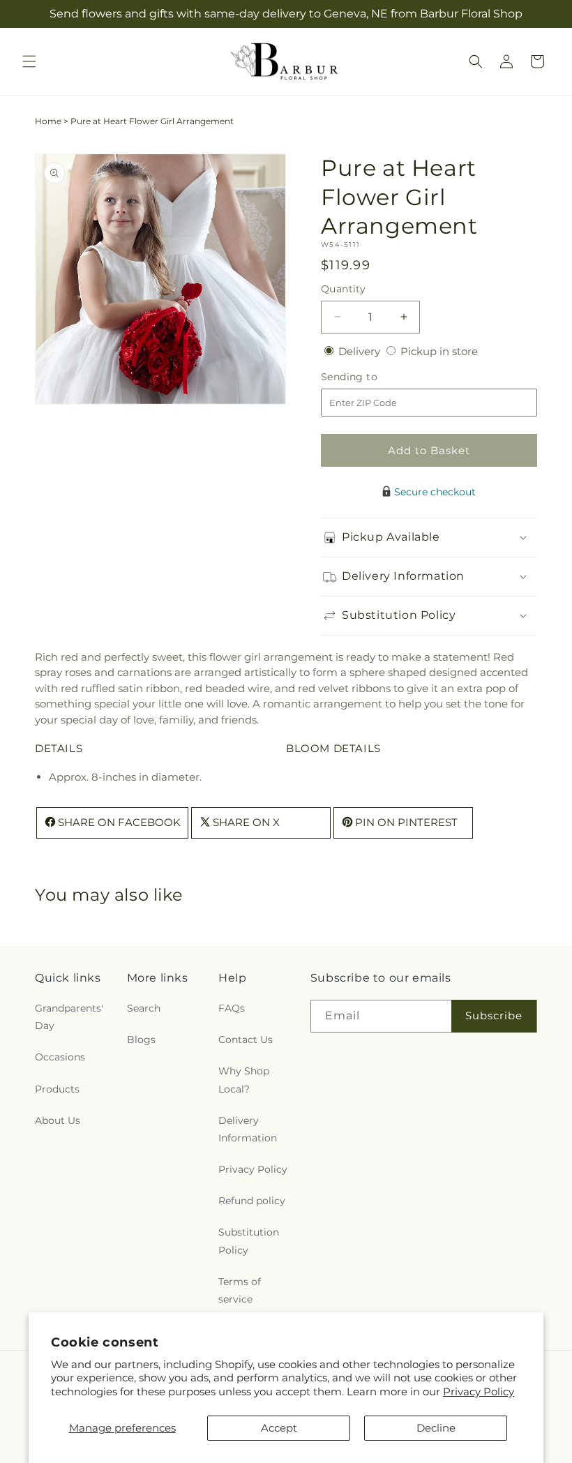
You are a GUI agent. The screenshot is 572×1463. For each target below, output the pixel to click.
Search (143, 1008)
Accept (279, 1427)
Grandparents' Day (69, 1017)
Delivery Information (247, 1129)
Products (57, 1089)
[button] (29, 61)
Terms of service (239, 1290)
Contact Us (245, 1039)
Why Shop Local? (243, 1080)
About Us (57, 1120)
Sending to (370, 377)
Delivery (360, 351)
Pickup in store (439, 351)
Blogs (141, 1039)
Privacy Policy (478, 1391)
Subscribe (493, 1015)
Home (48, 121)
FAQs (231, 1008)
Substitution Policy (248, 1241)
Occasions (60, 1057)
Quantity (343, 289)
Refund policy (251, 1200)
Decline (436, 1427)
